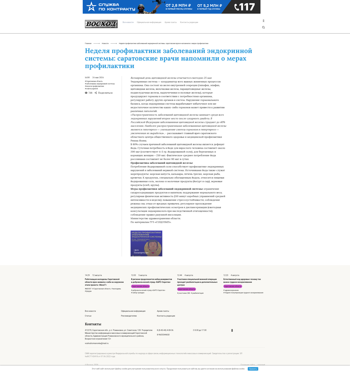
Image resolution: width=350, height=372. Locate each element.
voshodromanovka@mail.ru (97, 343)
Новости (105, 43)
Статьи (88, 316)
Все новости (90, 311)
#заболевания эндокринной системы (100, 84)
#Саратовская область (94, 81)
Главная (88, 43)
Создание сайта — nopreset (253, 365)
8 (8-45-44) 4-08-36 (165, 330)
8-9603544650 (163, 335)
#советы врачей (91, 89)
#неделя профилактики (94, 86)
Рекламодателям (129, 316)
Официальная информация (149, 22)
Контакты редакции (189, 22)
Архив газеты (171, 22)
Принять (253, 369)
